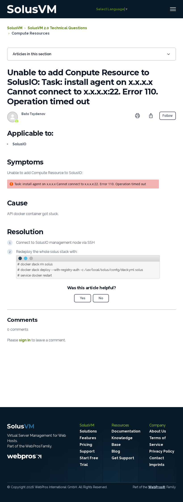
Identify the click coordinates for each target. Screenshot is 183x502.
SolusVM (14, 28)
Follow (167, 115)
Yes (82, 298)
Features (88, 438)
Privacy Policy (161, 451)
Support (87, 451)
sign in (25, 340)
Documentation (126, 431)
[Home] (31, 9)
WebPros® (156, 487)
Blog (116, 451)
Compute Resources (31, 33)
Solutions (88, 431)
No (101, 298)
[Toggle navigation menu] (173, 9)
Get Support (123, 458)
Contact (156, 458)
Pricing (86, 445)
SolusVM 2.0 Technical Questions (57, 28)
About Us (157, 431)
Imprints (156, 465)
